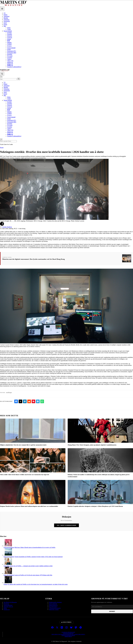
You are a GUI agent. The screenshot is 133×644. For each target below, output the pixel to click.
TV (5, 13)
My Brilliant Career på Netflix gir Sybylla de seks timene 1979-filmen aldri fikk (29, 575)
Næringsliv (7, 21)
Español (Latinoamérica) (14, 67)
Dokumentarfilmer (9, 547)
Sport (5, 23)
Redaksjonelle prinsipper (55, 602)
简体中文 (10, 63)
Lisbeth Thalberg (7, 227)
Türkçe (9, 59)
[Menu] (2, 9)
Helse (8, 27)
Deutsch (9, 36)
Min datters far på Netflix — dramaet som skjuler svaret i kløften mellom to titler (30, 566)
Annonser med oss (8, 606)
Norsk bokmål (8, 31)
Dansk (9, 39)
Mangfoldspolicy (53, 605)
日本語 (9, 44)
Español (9, 34)
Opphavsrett (68, 636)
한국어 (9, 46)
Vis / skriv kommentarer (66, 525)
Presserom (6, 603)
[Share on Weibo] (33, 401)
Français (9, 37)
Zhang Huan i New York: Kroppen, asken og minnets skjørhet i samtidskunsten (92, 445)
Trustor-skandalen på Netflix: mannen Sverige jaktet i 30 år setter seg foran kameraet (38, 556)
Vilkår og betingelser (68, 632)
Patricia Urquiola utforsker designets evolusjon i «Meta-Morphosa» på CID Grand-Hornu (95, 506)
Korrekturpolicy (53, 606)
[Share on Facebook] (16, 401)
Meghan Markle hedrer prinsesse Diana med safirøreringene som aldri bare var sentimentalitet (29, 506)
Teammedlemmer (8, 605)
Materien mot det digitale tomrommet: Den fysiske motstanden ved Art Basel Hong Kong (33, 259)
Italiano (9, 42)
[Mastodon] (76, 627)
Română (9, 54)
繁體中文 (10, 65)
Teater (9, 29)
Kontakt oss (7, 609)
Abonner (112, 611)
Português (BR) (11, 52)
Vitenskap (6, 19)
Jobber (5, 608)
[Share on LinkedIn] (25, 401)
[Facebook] (52, 627)
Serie (5, 566)
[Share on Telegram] (38, 401)
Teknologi (6, 16)
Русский (9, 56)
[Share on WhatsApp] (42, 401)
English (9, 32)
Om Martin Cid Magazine (10, 602)
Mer (5, 26)
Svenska (9, 57)
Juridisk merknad (68, 633)
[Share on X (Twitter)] (20, 401)
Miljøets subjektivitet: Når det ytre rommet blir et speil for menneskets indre (23, 445)
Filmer (5, 14)
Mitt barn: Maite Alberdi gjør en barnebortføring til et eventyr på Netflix (34, 547)
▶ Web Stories (66, 622)
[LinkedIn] (62, 627)
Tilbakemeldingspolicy (55, 608)
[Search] (2, 74)
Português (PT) (11, 51)
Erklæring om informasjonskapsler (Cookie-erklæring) (68, 634)
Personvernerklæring (68, 635)
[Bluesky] (71, 627)
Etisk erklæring (53, 603)
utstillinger (9, 392)
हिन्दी (8, 40)
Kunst (5, 24)
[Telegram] (81, 627)
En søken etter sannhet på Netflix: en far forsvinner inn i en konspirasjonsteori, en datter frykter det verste (38, 584)
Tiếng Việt (10, 61)
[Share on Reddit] (29, 401)
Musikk (6, 18)
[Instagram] (66, 627)
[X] (57, 627)
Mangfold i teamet (54, 609)
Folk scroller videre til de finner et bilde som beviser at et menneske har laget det (24, 474)
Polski (9, 49)
